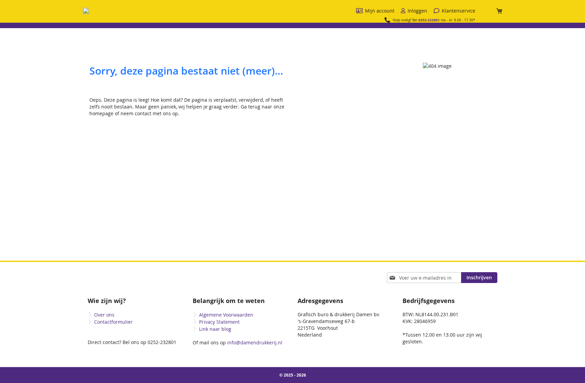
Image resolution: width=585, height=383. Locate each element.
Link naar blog (215, 329)
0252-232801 (429, 20)
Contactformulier (113, 322)
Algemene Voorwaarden (226, 314)
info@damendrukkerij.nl (254, 342)
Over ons (104, 314)
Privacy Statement (219, 322)
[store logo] (86, 10)
